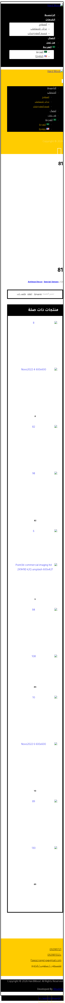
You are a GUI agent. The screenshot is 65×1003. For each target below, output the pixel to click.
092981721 (55, 949)
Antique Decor (35, 282)
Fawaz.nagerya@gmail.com (46, 960)
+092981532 (54, 955)
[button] (38, 294)
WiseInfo (58, 989)
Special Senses (51, 282)
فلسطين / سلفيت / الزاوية (46, 966)
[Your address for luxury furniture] (55, 5)
